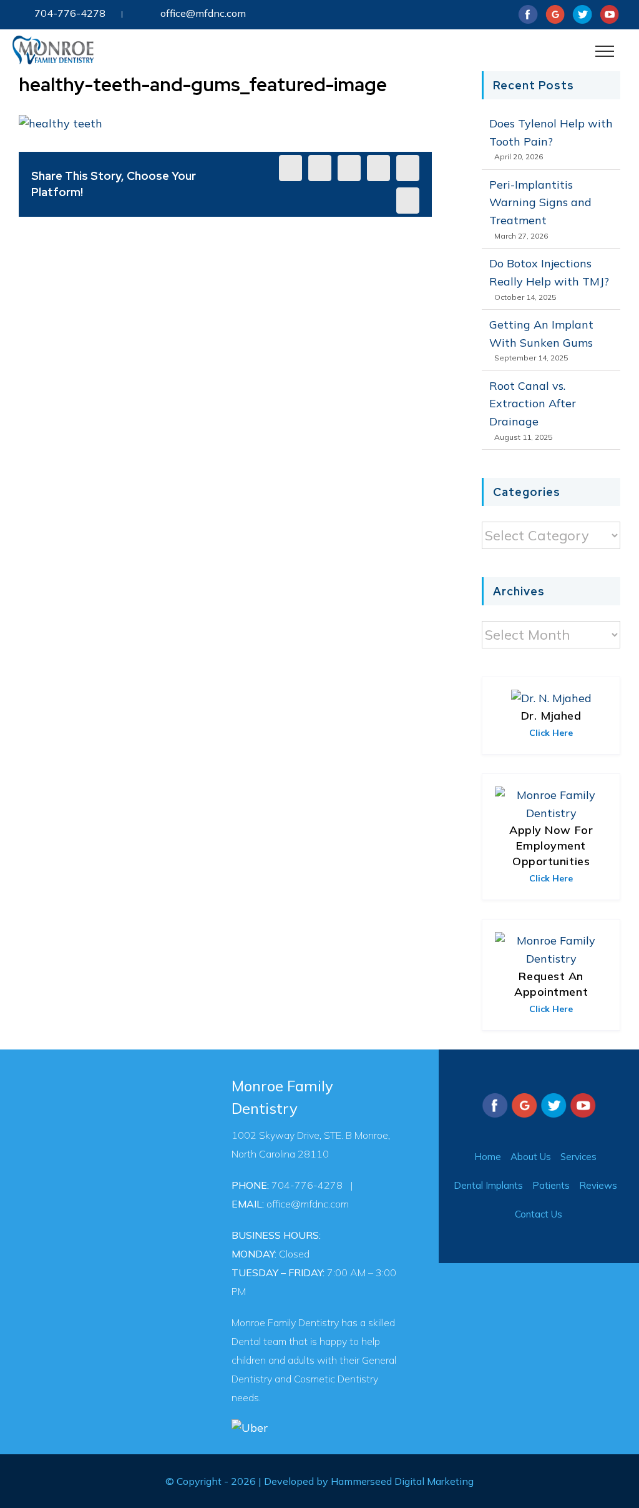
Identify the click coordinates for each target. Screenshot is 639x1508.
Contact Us (538, 1214)
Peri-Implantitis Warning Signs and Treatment (540, 202)
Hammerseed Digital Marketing (402, 1481)
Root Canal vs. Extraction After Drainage (532, 404)
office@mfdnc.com (203, 13)
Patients (551, 1185)
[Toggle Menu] (605, 51)
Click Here (551, 732)
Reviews (598, 1185)
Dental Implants (488, 1185)
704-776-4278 (69, 13)
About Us (530, 1157)
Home (487, 1157)
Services (578, 1157)
